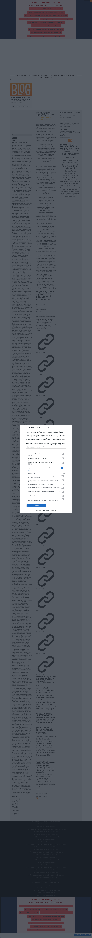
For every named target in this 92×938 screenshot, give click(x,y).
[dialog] (46, 469)
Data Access (46, 510)
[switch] (62, 454)
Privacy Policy (54, 510)
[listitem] (46, 451)
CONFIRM (36, 505)
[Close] (69, 428)
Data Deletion (38, 510)
